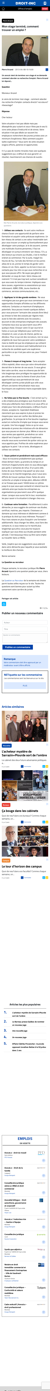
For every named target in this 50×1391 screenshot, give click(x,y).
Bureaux (6, 805)
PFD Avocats (8, 1157)
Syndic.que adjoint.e (13, 1249)
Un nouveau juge (19, 1037)
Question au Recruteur (13, 580)
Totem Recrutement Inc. (11, 1298)
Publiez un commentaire (17, 647)
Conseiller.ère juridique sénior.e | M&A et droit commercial (14, 1185)
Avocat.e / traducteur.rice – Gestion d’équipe (15, 1220)
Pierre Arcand (8, 20)
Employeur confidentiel (11, 1281)
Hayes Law (7, 1212)
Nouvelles (6, 745)
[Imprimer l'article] (46, 766)
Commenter (27, 766)
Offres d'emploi (25, 8)
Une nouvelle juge (19, 1030)
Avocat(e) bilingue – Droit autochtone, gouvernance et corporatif (15, 1202)
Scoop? (44, 8)
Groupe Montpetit (9, 1175)
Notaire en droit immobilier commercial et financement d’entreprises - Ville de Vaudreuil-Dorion (15, 1270)
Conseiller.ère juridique (14, 1234)
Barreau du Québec (10, 1256)
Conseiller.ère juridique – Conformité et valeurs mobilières (15, 1290)
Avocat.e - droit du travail (15, 1152)
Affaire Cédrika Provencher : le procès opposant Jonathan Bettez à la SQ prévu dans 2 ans (29, 1047)
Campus (6, 860)
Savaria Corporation (10, 1239)
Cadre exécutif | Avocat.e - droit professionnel (15, 1306)
